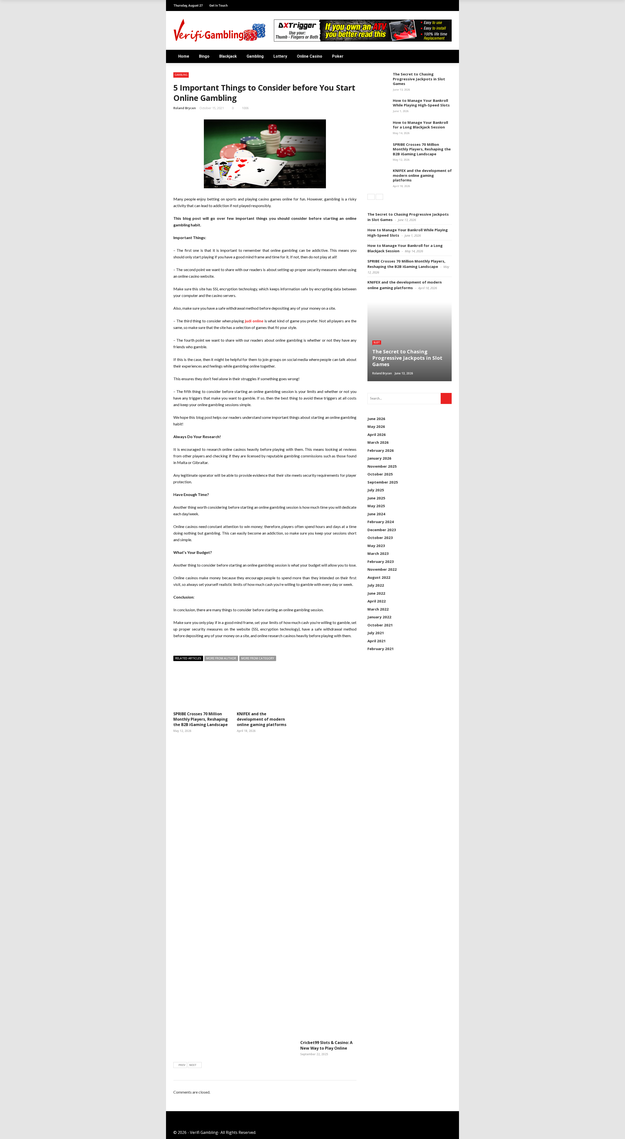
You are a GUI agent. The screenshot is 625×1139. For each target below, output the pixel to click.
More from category (257, 658)
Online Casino (309, 56)
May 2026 (376, 426)
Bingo (204, 56)
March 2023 (378, 553)
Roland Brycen (184, 108)
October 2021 (380, 624)
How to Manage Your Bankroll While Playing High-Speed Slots (421, 103)
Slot (377, 342)
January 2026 (379, 458)
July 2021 (375, 632)
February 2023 (380, 561)
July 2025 (375, 489)
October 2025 (380, 474)
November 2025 (382, 466)
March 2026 (378, 442)
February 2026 (380, 450)
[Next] (379, 197)
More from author (221, 658)
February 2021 (380, 648)
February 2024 (380, 521)
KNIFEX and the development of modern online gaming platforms (261, 719)
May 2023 (376, 545)
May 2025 (376, 505)
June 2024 (376, 513)
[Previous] (371, 197)
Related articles (188, 658)
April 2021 (376, 640)
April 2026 (376, 434)
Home (183, 56)
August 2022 (378, 577)
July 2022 (375, 585)
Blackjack (228, 56)
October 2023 (380, 537)
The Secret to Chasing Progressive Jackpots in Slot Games (419, 79)
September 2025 (382, 482)
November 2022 (382, 569)
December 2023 (381, 529)
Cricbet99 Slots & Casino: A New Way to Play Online (326, 1045)
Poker (338, 56)
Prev (181, 1065)
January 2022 (379, 616)
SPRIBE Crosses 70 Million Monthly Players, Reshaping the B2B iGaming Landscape (200, 719)
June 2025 (376, 498)
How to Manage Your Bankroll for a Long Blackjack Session (420, 125)
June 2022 (376, 593)
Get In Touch (218, 5)
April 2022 (376, 601)
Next (193, 1065)
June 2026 (376, 418)
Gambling (255, 56)
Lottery (280, 56)
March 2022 (378, 609)
